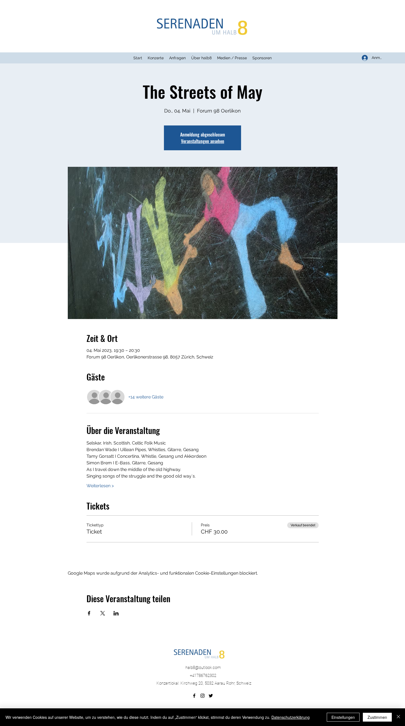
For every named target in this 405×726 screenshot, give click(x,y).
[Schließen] (398, 717)
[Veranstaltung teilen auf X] (102, 613)
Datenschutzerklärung (290, 717)
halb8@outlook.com (203, 667)
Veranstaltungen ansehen (202, 141)
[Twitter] (211, 695)
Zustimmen (377, 717)
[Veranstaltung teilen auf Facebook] (89, 613)
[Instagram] (202, 695)
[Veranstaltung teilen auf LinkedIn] (116, 613)
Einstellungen (343, 717)
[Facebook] (194, 695)
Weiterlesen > (100, 485)
